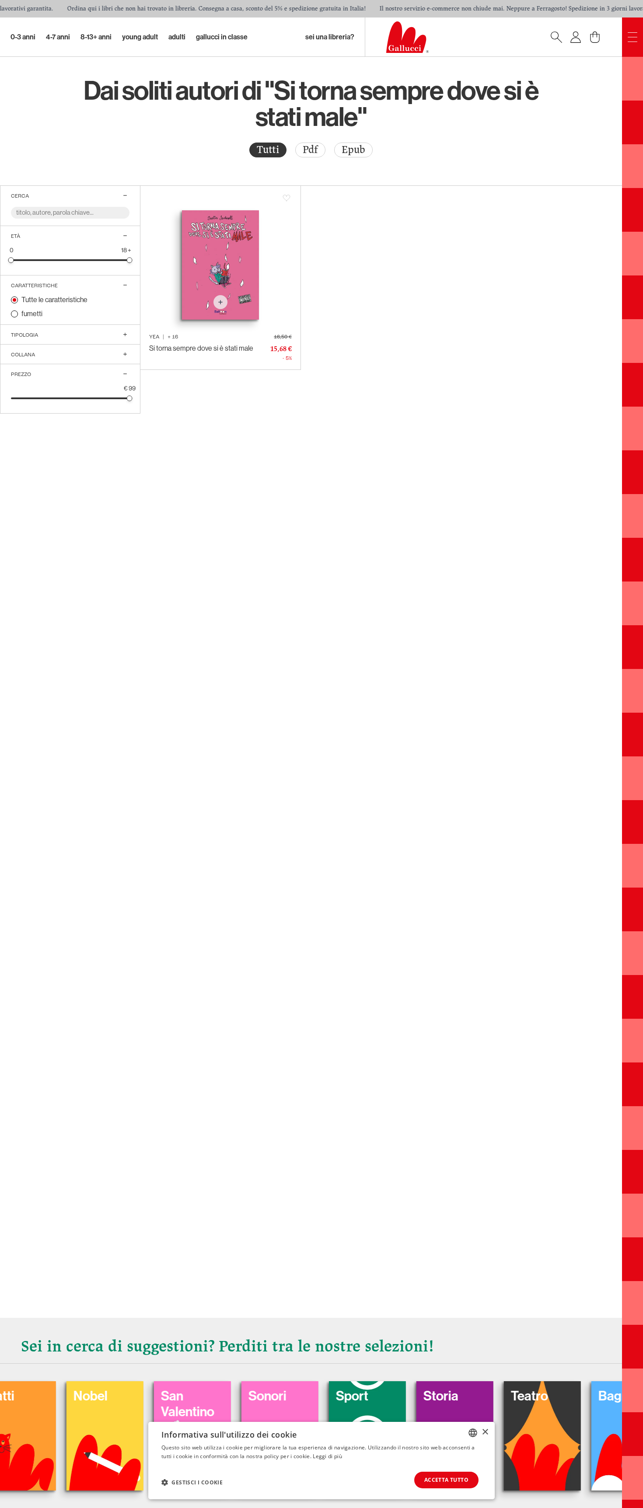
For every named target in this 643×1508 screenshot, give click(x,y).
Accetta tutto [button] (446, 1480)
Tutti (268, 149)
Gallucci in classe (222, 37)
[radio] (268, 150)
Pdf (310, 149)
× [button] (485, 1432)
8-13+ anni (96, 37)
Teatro (493, 1396)
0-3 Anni (22, 37)
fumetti (31, 314)
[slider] (11, 260)
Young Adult (140, 37)
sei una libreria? (329, 37)
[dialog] (321, 1460)
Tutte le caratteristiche (54, 300)
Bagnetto (589, 1396)
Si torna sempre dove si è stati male (201, 348)
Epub (353, 149)
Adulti (176, 37)
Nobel (55, 1396)
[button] (192, 1482)
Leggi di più (327, 1456)
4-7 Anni (58, 37)
